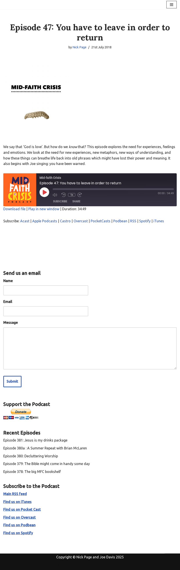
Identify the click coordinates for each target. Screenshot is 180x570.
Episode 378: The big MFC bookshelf (32, 472)
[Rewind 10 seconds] (63, 195)
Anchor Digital (113, 565)
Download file (14, 209)
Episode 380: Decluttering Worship (30, 456)
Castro (65, 221)
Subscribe (60, 201)
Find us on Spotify (18, 533)
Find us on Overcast (19, 517)
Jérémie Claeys (154, 565)
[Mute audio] (56, 195)
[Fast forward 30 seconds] (80, 195)
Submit (12, 381)
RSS (133, 221)
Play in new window (43, 209)
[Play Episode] (44, 192)
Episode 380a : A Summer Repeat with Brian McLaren (45, 448)
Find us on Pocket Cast (22, 509)
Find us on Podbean (19, 525)
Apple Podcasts (44, 221)
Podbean (120, 221)
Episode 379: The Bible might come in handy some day (46, 464)
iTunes (158, 221)
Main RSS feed (15, 494)
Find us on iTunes (17, 502)
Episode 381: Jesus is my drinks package (35, 440)
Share (76, 201)
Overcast (81, 221)
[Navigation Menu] (171, 4)
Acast (24, 221)
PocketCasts (100, 221)
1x (71, 194)
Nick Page (79, 47)
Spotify (145, 221)
